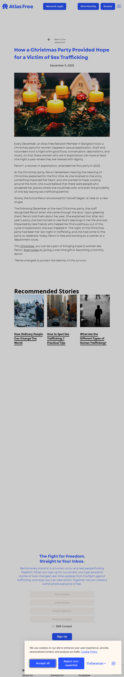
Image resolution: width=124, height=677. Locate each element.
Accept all (43, 663)
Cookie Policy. (89, 652)
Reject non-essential (71, 663)
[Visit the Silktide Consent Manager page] (113, 663)
